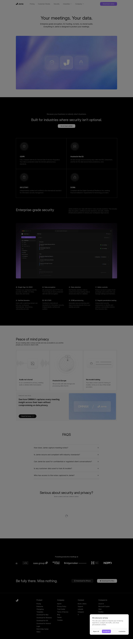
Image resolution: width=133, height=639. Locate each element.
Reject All (96, 631)
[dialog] (109, 624)
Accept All (106, 631)
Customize (122, 631)
